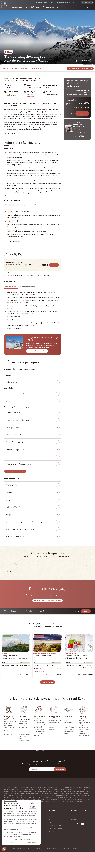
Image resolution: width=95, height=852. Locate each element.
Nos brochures (53, 831)
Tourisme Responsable (62, 2)
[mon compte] (92, 7)
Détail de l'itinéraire (14, 241)
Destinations (17, 7)
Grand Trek (29, 94)
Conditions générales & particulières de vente (57, 849)
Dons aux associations (14, 328)
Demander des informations (37, 351)
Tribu (50, 823)
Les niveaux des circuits (55, 826)
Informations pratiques (36, 68)
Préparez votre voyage (55, 828)
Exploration (30, 97)
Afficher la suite (9, 133)
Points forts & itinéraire (10, 68)
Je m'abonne (60, 769)
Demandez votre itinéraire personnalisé (47, 600)
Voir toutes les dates (40, 671)
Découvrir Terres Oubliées (44, 2)
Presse (51, 820)
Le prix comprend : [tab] (11, 287)
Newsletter (75, 2)
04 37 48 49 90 (74, 820)
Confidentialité (77, 849)
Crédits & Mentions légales (35, 849)
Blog (50, 817)
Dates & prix (23, 68)
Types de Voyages (33, 7)
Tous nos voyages (47, 682)
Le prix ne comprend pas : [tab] (28, 287)
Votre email (34, 769)
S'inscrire (54, 265)
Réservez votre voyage (82, 113)
